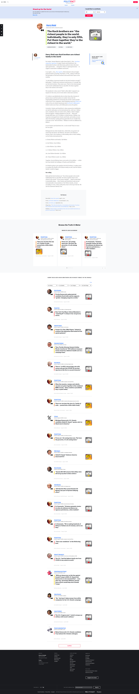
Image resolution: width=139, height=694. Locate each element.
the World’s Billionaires (73, 103)
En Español (87, 658)
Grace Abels (57, 565)
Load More (69, 645)
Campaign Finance (51, 47)
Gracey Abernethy (58, 588)
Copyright (53, 691)
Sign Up (96, 687)
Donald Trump (44, 237)
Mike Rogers (57, 451)
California (71, 655)
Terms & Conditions (41, 691)
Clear (91, 282)
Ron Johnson (57, 362)
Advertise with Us (89, 661)
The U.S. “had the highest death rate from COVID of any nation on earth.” (68, 559)
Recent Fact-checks (89, 672)
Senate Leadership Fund (60, 628)
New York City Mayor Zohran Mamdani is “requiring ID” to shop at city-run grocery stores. (68, 313)
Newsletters (88, 664)
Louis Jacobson (37, 57)
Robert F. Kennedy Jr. (59, 554)
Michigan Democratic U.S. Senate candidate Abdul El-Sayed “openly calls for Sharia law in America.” (68, 422)
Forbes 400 (78, 101)
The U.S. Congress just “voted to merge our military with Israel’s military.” (68, 616)
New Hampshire (73, 661)
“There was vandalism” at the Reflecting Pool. (68, 542)
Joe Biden (56, 661)
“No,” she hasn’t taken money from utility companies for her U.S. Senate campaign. (68, 599)
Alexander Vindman (58, 343)
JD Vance (56, 656)
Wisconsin (72, 670)
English (66, 5)
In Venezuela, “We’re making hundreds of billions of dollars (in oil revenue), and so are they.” (69, 525)
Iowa (71, 658)
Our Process (88, 655)
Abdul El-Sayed (58, 325)
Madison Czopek (63, 393)
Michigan (71, 659)
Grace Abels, (39, 255)
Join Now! (89, 15)
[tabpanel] (45, 249)
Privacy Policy (47, 691)
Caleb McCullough (58, 337)
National (61, 47)
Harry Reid (51, 25)
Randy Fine (56, 308)
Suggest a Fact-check (92, 677)
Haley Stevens (57, 594)
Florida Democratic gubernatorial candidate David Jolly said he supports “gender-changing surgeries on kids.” (67, 296)
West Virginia (72, 669)
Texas (71, 667)
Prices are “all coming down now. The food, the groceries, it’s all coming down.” (69, 244)
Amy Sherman (57, 319)
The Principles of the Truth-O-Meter (98, 61)
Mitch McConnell (57, 658)
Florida (71, 656)
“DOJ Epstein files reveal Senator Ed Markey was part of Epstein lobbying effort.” (66, 490)
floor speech (59, 72)
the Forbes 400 (52, 202)
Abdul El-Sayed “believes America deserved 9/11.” (66, 455)
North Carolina (72, 664)
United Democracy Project (60, 571)
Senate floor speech (55, 198)
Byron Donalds (57, 290)
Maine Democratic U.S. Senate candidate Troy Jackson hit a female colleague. (68, 632)
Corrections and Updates (90, 663)
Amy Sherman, (57, 393)
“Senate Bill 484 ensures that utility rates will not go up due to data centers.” (68, 472)
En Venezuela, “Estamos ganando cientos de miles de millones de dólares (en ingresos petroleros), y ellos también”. (94, 245)
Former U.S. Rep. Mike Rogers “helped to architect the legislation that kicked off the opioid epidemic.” (68, 331)
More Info (35, 15)
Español (72, 5)
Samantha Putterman (59, 301)
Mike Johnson (56, 659)
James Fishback (58, 611)
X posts (56, 416)
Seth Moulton (57, 484)
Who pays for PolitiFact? (90, 660)
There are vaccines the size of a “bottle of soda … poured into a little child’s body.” (45, 244)
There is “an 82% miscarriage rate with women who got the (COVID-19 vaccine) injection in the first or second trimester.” (68, 368)
